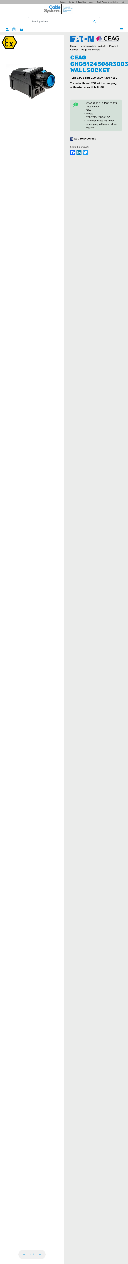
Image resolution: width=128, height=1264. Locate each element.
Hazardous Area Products (92, 46)
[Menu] (121, 30)
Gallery (63, 2)
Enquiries (82, 2)
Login (91, 2)
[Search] (95, 21)
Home (73, 46)
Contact (72, 2)
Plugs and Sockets (90, 49)
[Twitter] (85, 153)
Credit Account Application (107, 2)
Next (39, 1254)
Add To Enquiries (85, 138)
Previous (24, 1254)
